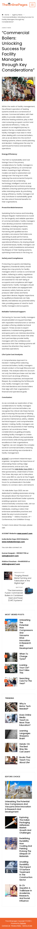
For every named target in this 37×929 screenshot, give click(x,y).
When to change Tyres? (23, 656)
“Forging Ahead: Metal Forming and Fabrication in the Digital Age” (22, 578)
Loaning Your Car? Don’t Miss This (24, 669)
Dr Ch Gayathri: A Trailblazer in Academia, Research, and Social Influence (25, 893)
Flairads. (23, 923)
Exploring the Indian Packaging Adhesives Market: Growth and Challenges (25, 825)
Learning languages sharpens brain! (24, 734)
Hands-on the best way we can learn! (24, 748)
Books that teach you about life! (24, 760)
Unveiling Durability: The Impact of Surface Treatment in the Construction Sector (25, 871)
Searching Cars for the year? (25, 681)
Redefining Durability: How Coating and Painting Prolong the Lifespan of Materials (25, 847)
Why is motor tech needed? (25, 706)
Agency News (6, 27)
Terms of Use (27, 926)
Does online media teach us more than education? (25, 720)
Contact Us (6, 926)
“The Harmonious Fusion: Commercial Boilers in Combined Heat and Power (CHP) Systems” (14, 594)
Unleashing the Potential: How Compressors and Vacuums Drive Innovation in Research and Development (26, 634)
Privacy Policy (16, 926)
